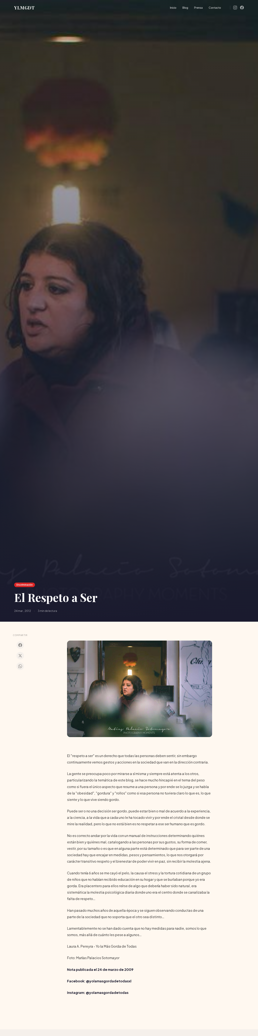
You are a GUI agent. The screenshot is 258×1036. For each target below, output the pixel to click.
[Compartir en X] (20, 655)
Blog (185, 7)
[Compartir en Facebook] (20, 645)
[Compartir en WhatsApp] (20, 666)
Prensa (198, 7)
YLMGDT (24, 8)
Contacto (215, 7)
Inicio (173, 7)
